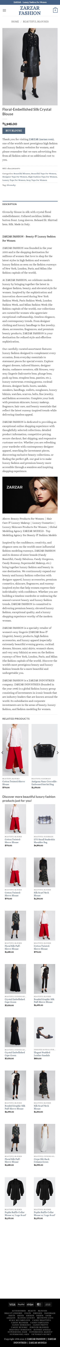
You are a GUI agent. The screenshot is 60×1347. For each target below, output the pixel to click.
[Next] (57, 759)
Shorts (30, 1315)
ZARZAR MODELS (38, 1342)
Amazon (11, 1318)
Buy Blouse (14, 130)
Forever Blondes (39, 1327)
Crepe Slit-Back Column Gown (41, 1160)
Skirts (40, 1315)
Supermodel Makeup (40, 1332)
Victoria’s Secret (41, 1334)
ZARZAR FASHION (30, 10)
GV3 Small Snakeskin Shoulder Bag (44, 841)
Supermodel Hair (17, 1332)
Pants (12, 1315)
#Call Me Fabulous (19, 1320)
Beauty (32, 1311)
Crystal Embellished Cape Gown (15, 1000)
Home (15, 21)
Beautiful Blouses (36, 21)
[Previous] (2, 759)
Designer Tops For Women (14, 177)
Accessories (19, 1311)
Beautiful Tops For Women (43, 173)
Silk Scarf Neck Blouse (41, 894)
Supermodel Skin (19, 1334)
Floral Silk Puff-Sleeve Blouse (12, 947)
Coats (27, 1313)
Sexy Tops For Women (36, 180)
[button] (4, 10)
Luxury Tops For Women (13, 180)
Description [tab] (9, 204)
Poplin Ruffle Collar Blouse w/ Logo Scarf (15, 1213)
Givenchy (11, 185)
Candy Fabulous (39, 1323)
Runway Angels (42, 1330)
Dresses (37, 1313)
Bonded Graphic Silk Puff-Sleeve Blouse (44, 1000)
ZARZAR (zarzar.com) (41, 139)
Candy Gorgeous (21, 1325)
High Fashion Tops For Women (42, 177)
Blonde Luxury (26, 1318)
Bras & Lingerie (13, 1313)
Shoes (20, 1315)
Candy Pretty (40, 1325)
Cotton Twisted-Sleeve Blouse (13, 783)
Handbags (50, 1313)
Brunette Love (45, 1318)
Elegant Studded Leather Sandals (42, 1054)
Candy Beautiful (41, 1320)
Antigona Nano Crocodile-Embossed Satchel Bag (44, 783)
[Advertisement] (30, 1265)
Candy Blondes (19, 1323)
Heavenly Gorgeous (20, 1330)
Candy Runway (19, 1327)
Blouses (42, 1311)
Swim (48, 1315)
